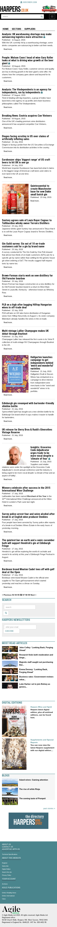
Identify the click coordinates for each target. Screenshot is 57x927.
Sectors (16, 29)
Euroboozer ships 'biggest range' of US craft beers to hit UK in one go (26, 161)
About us (6, 844)
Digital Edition (6, 869)
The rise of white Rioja (29, 789)
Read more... (8, 49)
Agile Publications (11, 888)
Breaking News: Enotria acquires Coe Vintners (27, 115)
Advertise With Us (11, 849)
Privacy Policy (6, 875)
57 (24, 595)
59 (29, 595)
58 (26, 595)
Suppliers (29, 29)
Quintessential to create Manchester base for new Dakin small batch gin (40, 190)
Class (4, 899)
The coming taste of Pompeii (32, 798)
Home (6, 29)
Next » (33, 595)
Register (4, 863)
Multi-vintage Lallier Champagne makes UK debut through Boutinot (25, 332)
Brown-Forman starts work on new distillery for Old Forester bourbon (27, 277)
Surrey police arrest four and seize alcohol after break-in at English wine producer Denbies (28, 515)
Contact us (7, 847)
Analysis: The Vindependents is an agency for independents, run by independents (26, 91)
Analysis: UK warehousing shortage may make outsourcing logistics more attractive (27, 36)
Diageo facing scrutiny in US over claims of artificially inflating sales (25, 138)
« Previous (7, 595)
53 (13, 595)
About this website (11, 858)
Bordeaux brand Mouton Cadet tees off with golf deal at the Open (28, 571)
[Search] (42, 16)
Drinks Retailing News (9, 893)
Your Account (9, 879)
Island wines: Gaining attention (33, 780)
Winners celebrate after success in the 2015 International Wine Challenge (26, 489)
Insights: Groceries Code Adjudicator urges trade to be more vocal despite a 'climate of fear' (41, 453)
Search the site (7, 872)
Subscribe (9, 631)
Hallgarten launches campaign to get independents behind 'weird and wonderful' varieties (41, 363)
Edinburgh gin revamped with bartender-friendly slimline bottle (28, 405)
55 (18, 595)
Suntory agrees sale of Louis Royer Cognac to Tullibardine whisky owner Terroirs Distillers (27, 222)
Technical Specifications (9, 854)
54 (16, 595)
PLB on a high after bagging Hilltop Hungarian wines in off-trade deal (27, 306)
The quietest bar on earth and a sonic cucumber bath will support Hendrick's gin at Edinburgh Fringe (28, 543)
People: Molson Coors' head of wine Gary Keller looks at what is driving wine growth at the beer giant (27, 60)
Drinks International (8, 896)
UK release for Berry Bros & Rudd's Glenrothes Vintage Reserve (27, 431)
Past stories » (49, 808)
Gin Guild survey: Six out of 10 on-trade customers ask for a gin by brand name (23, 245)
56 (21, 595)
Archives (5, 884)
